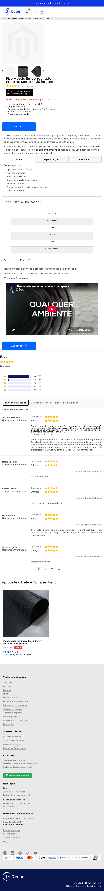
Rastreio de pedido (12, 736)
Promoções (8, 724)
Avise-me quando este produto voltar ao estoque (18, 92)
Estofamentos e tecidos (15, 705)
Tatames (7, 682)
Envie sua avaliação (15, 402)
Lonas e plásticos (11, 716)
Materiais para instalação (15, 720)
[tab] (18, 159)
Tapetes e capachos (13, 712)
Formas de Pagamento (14, 748)
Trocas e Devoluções (13, 740)
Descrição (19, 126)
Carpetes (7, 686)
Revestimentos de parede (16, 701)
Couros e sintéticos (12, 709)
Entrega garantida (52, 3)
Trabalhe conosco (12, 837)
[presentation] (43, 70)
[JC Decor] (12, 12)
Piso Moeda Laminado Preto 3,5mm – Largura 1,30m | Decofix (23, 642)
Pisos (5, 693)
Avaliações (18, 345)
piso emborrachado (49, 149)
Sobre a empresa (11, 830)
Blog (5, 841)
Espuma (7, 690)
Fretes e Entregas (11, 744)
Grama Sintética (11, 697)
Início (3, 18)
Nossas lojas (9, 833)
